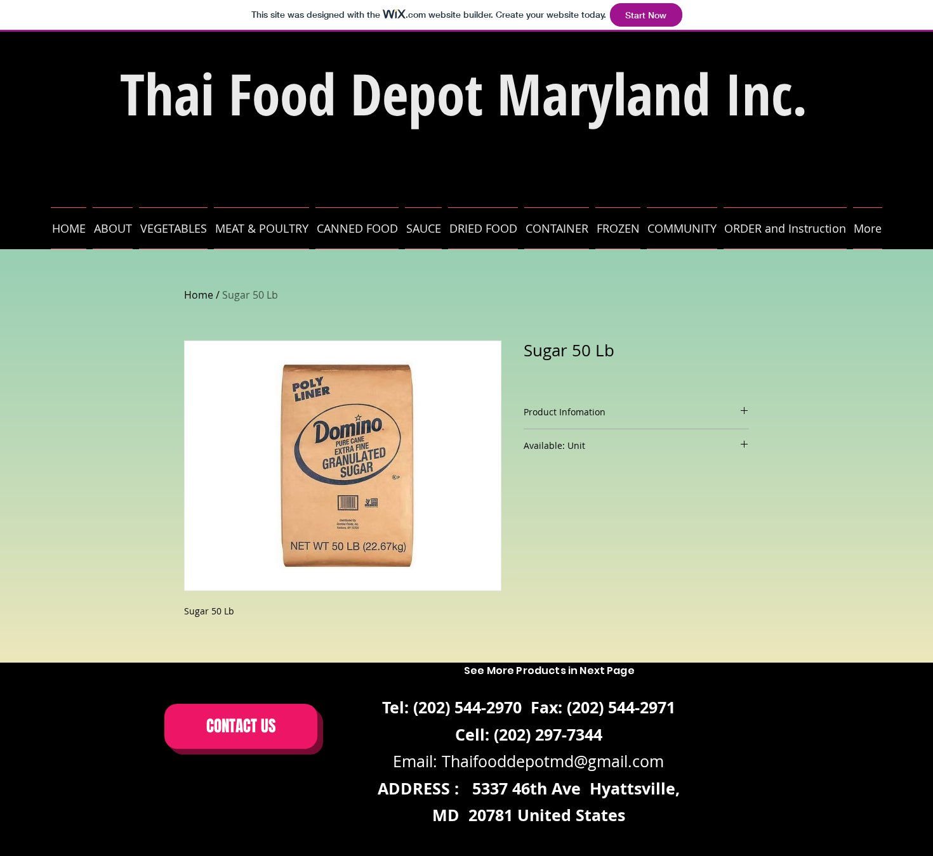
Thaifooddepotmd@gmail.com (553, 761)
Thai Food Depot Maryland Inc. (463, 93)
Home (198, 295)
